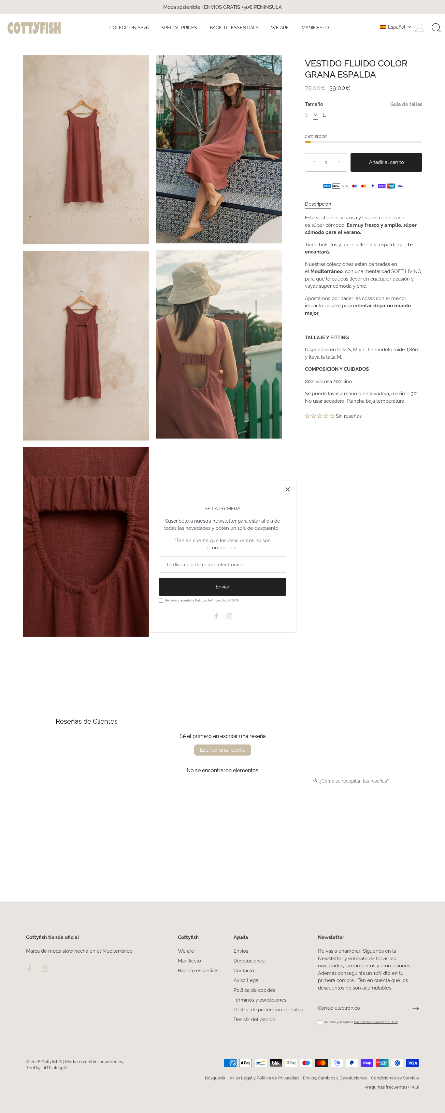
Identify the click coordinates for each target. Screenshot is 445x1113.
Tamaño (363, 104)
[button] (396, 27)
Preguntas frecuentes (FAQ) (392, 1087)
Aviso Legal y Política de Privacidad (264, 1078)
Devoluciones (249, 961)
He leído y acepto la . (202, 600)
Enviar (222, 587)
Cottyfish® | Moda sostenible (69, 1061)
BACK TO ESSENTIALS (234, 27)
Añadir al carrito (386, 162)
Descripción (318, 204)
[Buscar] (436, 28)
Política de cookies (254, 990)
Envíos (241, 951)
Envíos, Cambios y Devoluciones (335, 1078)
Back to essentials (198, 971)
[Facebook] (216, 616)
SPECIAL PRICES (179, 27)
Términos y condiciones (260, 1000)
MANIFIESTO (315, 27)
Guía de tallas (406, 104)
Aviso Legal (247, 980)
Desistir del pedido (254, 1019)
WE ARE (280, 27)
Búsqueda (215, 1078)
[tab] (321, 204)
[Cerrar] (287, 489)
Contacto (244, 971)
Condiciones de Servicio (395, 1078)
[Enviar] (415, 1008)
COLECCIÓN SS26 (129, 27)
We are (186, 951)
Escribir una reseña (223, 750)
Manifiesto (189, 961)
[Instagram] (229, 616)
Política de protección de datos (268, 1010)
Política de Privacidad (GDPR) (217, 600)
